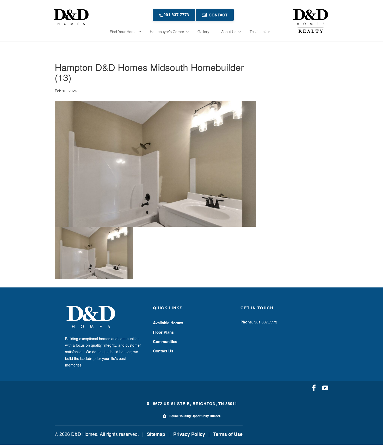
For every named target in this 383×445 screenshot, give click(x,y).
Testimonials (260, 31)
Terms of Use (228, 434)
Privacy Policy (189, 434)
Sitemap (156, 434)
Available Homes (168, 323)
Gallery (203, 31)
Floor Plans (163, 332)
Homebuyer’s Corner (167, 31)
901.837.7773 (176, 15)
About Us (228, 31)
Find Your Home (123, 31)
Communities (165, 341)
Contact (218, 15)
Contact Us (163, 351)
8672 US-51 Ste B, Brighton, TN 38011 (194, 403)
